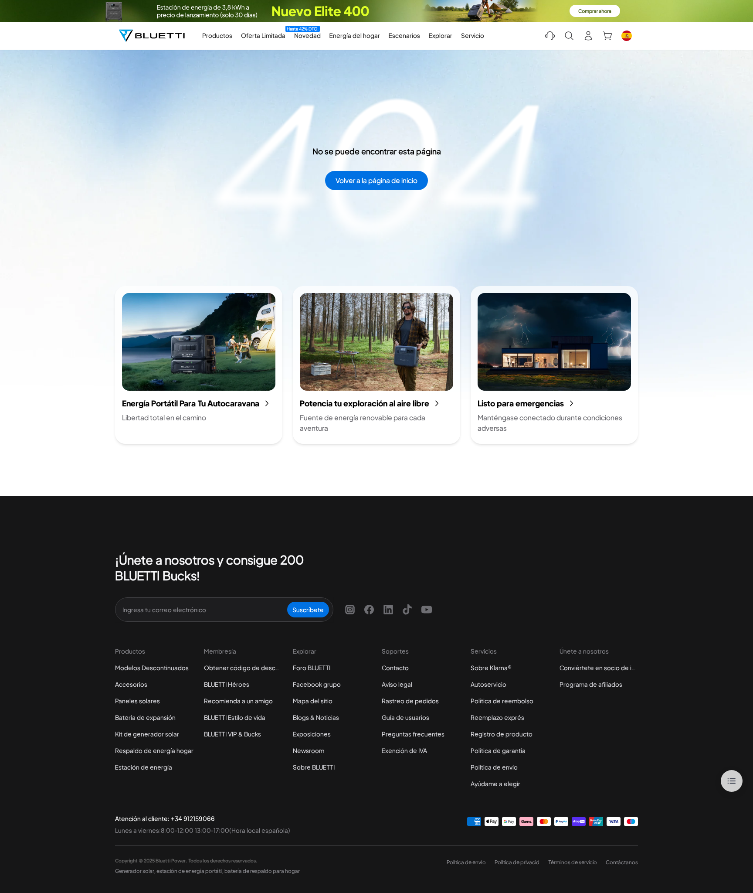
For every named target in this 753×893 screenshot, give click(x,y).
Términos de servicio (572, 862)
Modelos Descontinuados (152, 667)
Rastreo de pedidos (410, 701)
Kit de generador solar (147, 734)
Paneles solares (137, 701)
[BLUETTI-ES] (151, 36)
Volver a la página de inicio (376, 180)
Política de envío (494, 767)
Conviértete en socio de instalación (599, 667)
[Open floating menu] (732, 781)
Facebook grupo (317, 684)
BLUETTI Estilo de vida (234, 717)
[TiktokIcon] (407, 609)
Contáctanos (622, 862)
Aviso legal (397, 684)
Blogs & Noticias (316, 717)
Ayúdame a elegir (495, 783)
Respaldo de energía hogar (154, 750)
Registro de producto (502, 734)
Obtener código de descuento (243, 667)
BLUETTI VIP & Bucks (232, 734)
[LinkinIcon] (388, 609)
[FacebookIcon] (369, 609)
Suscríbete (308, 610)
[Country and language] (626, 36)
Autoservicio (488, 684)
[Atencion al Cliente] (550, 36)
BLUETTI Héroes (226, 684)
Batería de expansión (145, 717)
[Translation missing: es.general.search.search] (569, 36)
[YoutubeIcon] (427, 609)
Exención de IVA (404, 750)
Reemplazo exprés (497, 717)
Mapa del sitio (312, 701)
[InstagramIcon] (350, 609)
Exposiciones (312, 734)
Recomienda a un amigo (238, 701)
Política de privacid (517, 862)
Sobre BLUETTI (314, 767)
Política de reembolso (502, 701)
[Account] (588, 36)
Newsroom (308, 750)
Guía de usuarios (405, 717)
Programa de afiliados (591, 684)
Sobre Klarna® (491, 667)
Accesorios (131, 684)
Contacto (395, 667)
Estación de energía (143, 767)
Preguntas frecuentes (413, 734)
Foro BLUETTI (311, 667)
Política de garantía (498, 750)
